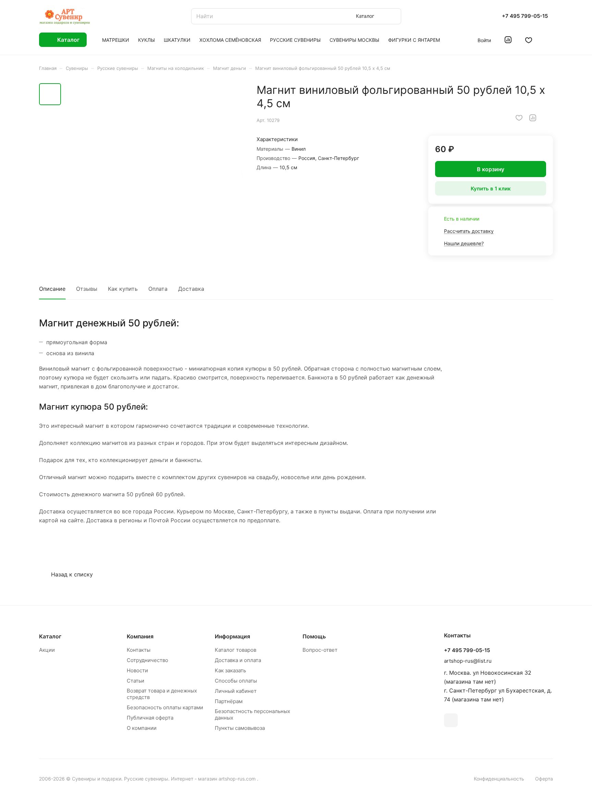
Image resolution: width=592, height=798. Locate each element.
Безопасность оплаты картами (165, 707)
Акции (47, 650)
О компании (142, 728)
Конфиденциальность (499, 779)
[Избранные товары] (528, 39)
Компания (140, 636)
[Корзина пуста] (549, 39)
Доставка (191, 288)
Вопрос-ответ (320, 650)
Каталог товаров (235, 650)
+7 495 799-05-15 (525, 16)
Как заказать (230, 670)
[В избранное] (519, 117)
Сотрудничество (147, 660)
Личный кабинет (236, 691)
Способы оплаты (236, 680)
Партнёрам (229, 701)
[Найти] (392, 16)
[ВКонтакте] (451, 720)
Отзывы (86, 288)
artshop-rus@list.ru (468, 661)
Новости (137, 670)
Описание (52, 288)
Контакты (138, 650)
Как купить (123, 288)
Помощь (314, 636)
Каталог (50, 636)
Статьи (135, 680)
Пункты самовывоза (240, 728)
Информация (232, 636)
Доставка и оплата (238, 660)
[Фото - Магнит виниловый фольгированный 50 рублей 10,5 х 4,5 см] (154, 172)
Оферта (544, 779)
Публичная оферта (150, 717)
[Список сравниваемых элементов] (508, 39)
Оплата (158, 288)
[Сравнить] (532, 117)
